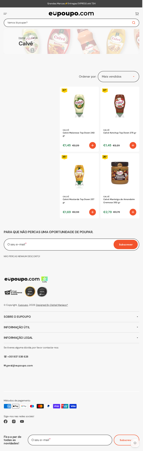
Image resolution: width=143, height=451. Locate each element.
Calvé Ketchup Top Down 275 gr (117, 133)
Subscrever (124, 440)
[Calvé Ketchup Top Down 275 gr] (117, 118)
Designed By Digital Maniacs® (52, 305)
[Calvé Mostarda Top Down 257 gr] (78, 184)
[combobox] (70, 23)
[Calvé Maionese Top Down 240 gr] (78, 118)
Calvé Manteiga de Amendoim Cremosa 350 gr (117, 198)
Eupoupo (23, 305)
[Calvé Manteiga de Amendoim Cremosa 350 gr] (117, 184)
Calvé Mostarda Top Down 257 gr (78, 198)
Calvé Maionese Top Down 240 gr (76, 133)
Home (22, 37)
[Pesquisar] (131, 23)
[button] (5, 14)
